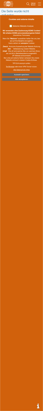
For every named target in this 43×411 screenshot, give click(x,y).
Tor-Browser (10, 67)
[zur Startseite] (7, 4)
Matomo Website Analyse (23, 26)
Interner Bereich (33, 4)
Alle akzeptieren (21, 79)
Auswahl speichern (21, 75)
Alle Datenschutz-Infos (21, 70)
